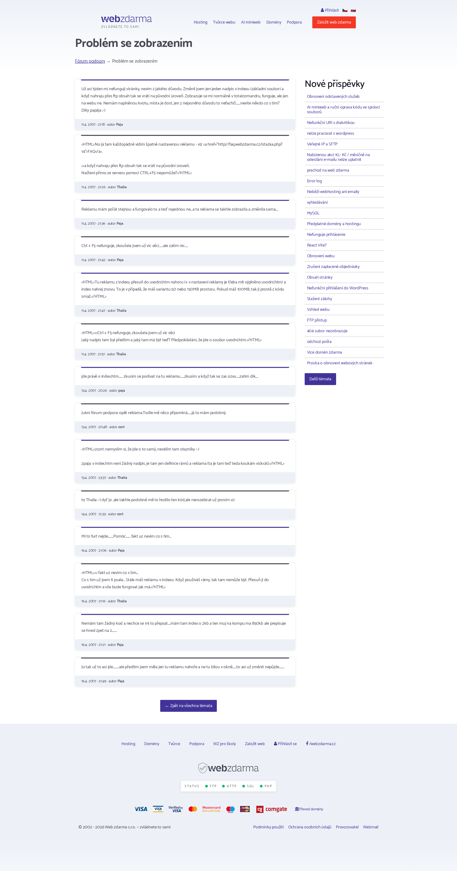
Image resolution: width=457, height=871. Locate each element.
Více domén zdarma (324, 352)
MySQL (313, 213)
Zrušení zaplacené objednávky (333, 266)
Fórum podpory (90, 61)
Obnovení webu (321, 256)
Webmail (370, 827)
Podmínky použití (268, 827)
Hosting (201, 22)
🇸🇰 (353, 10)
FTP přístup (317, 320)
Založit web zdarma (334, 22)
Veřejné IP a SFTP (322, 144)
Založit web (255, 743)
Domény (273, 22)
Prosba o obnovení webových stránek (340, 363)
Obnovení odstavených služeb (333, 96)
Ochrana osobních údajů (310, 827)
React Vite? (317, 245)
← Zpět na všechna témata (188, 705)
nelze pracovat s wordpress (330, 133)
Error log (314, 181)
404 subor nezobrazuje (327, 331)
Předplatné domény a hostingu (334, 224)
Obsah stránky (320, 277)
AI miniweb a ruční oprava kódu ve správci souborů (343, 110)
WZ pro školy (224, 743)
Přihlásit (331, 10)
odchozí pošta (319, 341)
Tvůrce (174, 743)
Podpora (294, 22)
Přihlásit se (287, 743)
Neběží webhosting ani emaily (333, 191)
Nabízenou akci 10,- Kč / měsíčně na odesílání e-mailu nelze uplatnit (338, 157)
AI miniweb (251, 22)
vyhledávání (317, 202)
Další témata (320, 379)
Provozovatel (347, 827)
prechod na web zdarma (328, 170)
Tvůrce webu (224, 22)
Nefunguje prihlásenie (326, 234)
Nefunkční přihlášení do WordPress (337, 288)
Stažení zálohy (319, 298)
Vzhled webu (318, 309)
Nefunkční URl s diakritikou (331, 122)
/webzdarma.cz (322, 743)
